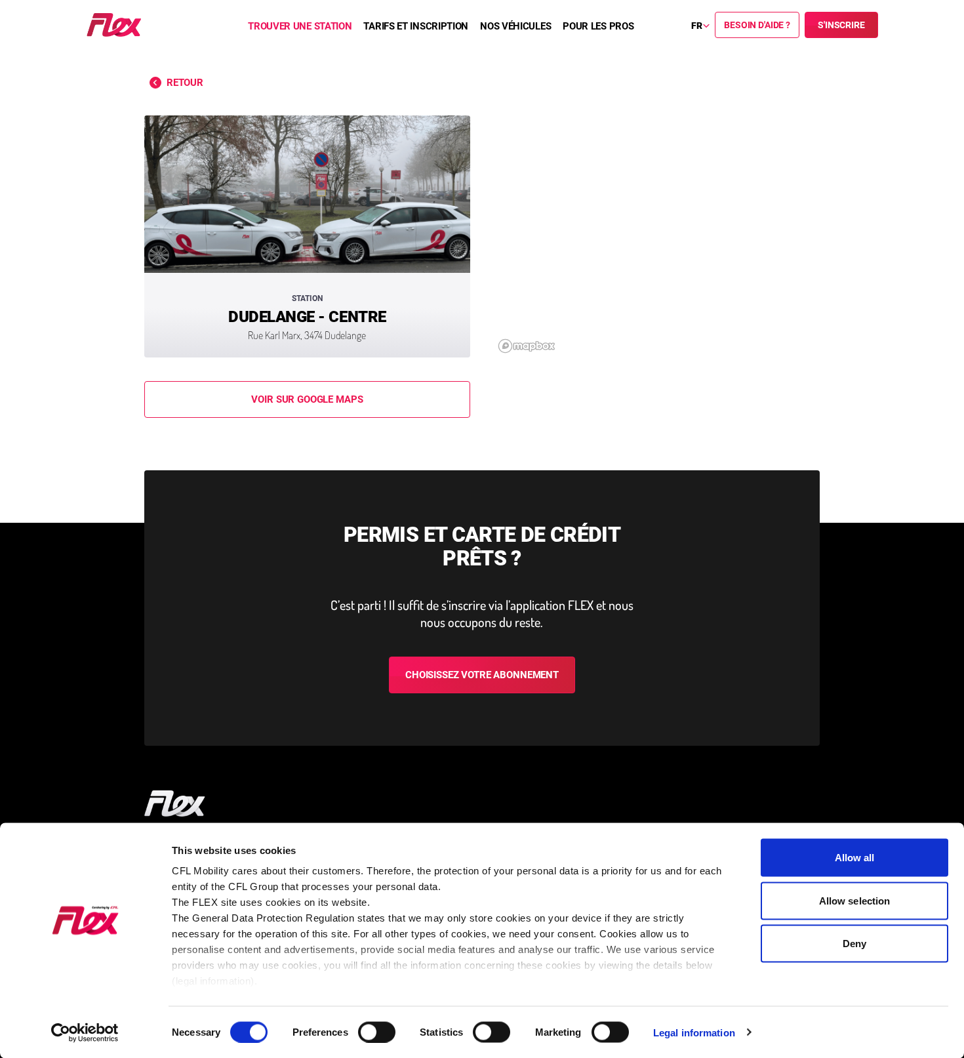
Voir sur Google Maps (307, 399)
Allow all (855, 857)
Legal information (694, 1032)
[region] (657, 236)
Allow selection (855, 900)
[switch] (376, 1031)
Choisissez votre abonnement (482, 675)
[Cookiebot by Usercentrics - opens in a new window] (85, 1032)
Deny (854, 943)
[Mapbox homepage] (526, 346)
